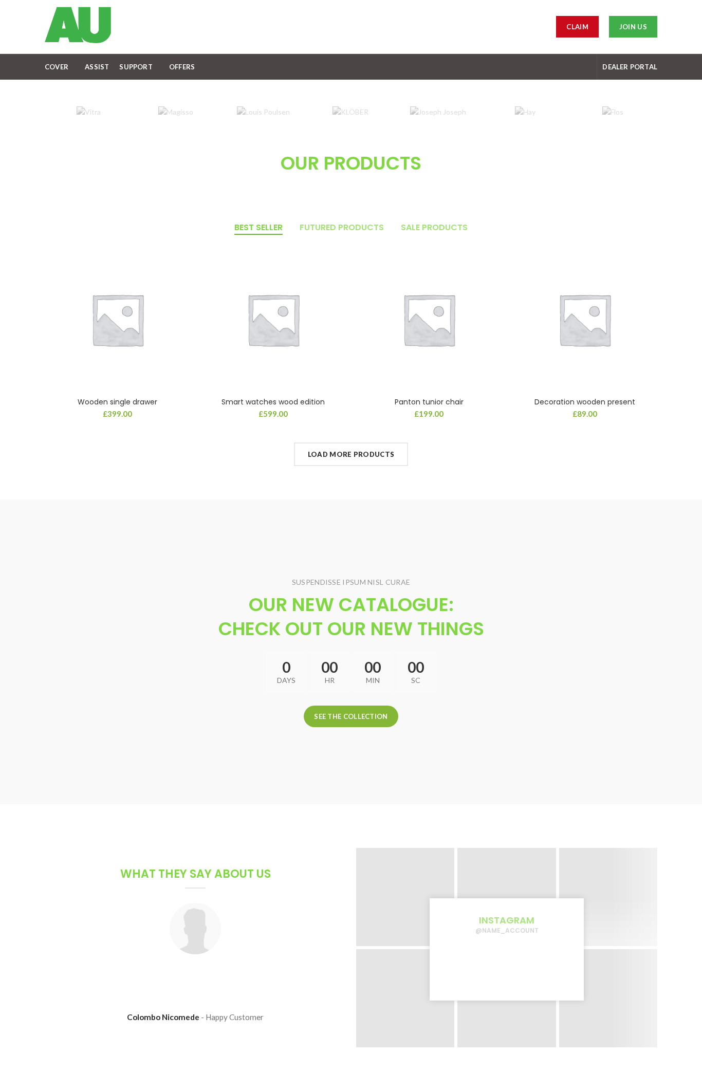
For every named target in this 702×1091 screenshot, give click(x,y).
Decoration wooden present (584, 401)
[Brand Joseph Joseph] (438, 112)
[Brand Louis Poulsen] (263, 112)
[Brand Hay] (525, 112)
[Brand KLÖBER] (350, 112)
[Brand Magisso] (175, 112)
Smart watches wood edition (273, 401)
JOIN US (633, 27)
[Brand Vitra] (88, 112)
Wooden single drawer (117, 401)
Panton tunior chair (429, 401)
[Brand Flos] (612, 112)
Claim (577, 27)
